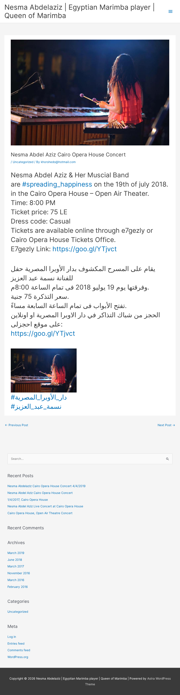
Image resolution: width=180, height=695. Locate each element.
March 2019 (15, 553)
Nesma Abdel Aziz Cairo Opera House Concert (40, 493)
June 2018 (14, 559)
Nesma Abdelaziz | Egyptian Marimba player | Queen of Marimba (79, 11)
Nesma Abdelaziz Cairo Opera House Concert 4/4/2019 (46, 486)
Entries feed (15, 643)
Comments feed (18, 650)
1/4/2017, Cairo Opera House (27, 499)
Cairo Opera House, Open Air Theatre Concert (39, 513)
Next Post (166, 425)
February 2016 (17, 587)
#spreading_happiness (57, 184)
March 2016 (15, 580)
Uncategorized (23, 162)
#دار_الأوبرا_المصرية (39, 397)
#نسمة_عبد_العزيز (36, 406)
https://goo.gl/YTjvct (84, 249)
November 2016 (18, 573)
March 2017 (15, 566)
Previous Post (16, 425)
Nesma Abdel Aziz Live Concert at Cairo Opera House (45, 506)
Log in (11, 636)
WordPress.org (17, 657)
